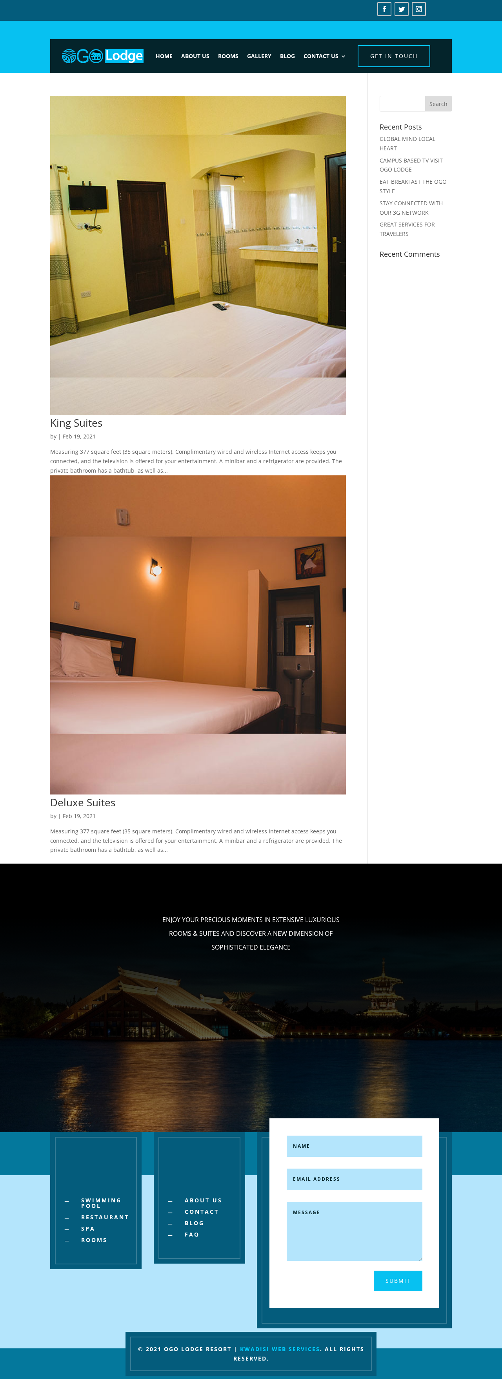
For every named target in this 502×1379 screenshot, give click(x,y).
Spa (88, 1228)
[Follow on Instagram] (419, 9)
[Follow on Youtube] (407, 1040)
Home (164, 56)
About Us (195, 56)
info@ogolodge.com (251, 1039)
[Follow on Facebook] (384, 9)
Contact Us (321, 56)
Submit (398, 1280)
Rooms (228, 56)
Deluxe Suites (82, 802)
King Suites (76, 423)
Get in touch (415, 924)
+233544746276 (151, 6)
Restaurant (105, 1217)
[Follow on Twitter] (402, 9)
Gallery (259, 56)
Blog (287, 56)
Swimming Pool (101, 1202)
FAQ (192, 1234)
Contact (202, 1211)
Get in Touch (394, 56)
